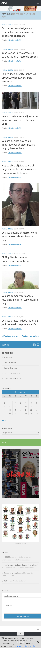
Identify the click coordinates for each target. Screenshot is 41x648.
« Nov (4, 420)
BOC (5, 581)
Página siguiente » (30, 336)
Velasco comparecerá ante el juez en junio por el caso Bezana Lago (20, 299)
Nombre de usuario (11, 596)
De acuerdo (30, 646)
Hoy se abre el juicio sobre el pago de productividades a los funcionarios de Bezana (19, 169)
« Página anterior (10, 336)
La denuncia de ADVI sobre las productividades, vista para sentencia (19, 77)
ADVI (4, 3)
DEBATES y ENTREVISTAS (13, 378)
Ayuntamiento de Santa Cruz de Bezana (18, 565)
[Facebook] (34, 344)
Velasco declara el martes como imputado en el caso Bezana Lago (19, 236)
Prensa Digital (7, 24)
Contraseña (8, 605)
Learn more (18, 646)
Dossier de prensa (10, 368)
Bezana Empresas (10, 573)
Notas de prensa (10, 363)
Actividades (8, 357)
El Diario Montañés (15, 40)
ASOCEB (7, 557)
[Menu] (38, 3)
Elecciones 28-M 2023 (12, 373)
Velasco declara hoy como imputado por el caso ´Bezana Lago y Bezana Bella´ (19, 144)
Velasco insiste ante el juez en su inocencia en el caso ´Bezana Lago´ (20, 120)
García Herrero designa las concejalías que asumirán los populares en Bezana (18, 32)
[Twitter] (38, 344)
